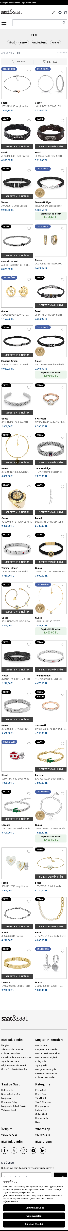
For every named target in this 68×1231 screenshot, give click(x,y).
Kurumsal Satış (9, 1102)
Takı (18, 52)
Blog (37, 1122)
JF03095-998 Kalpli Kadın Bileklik (14, 106)
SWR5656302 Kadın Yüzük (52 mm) (50, 729)
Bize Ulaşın (43, 1141)
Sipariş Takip (41, 1065)
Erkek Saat (40, 1090)
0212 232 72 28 (9, 1134)
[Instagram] (24, 1151)
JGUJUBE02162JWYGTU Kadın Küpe (14, 315)
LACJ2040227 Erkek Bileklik (49, 778)
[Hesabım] (53, 12)
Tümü (12, 42)
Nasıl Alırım (41, 1045)
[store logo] (11, 11)
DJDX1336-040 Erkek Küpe (49, 521)
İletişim (5, 1045)
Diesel (38, 361)
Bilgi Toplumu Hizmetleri (13, 1065)
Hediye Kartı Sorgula (45, 1069)
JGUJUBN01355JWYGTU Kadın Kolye (14, 472)
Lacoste (39, 775)
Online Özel (39, 42)
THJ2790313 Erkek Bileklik (48, 679)
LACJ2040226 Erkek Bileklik (15, 828)
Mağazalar (6, 1098)
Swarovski (40, 418)
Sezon (23, 42)
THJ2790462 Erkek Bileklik (48, 472)
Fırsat (55, 42)
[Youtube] (33, 1151)
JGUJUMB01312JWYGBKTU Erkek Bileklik (50, 571)
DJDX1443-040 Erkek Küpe (15, 778)
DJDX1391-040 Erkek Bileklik (49, 364)
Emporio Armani (9, 261)
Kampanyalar (42, 1106)
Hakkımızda (7, 1090)
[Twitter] (14, 1151)
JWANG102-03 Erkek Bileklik (15, 679)
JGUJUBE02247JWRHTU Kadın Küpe (48, 106)
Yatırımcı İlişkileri (9, 1110)
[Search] (64, 22)
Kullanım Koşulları (10, 1053)
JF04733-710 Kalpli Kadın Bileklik (48, 886)
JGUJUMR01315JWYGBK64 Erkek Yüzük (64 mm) (16, 522)
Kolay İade (40, 1061)
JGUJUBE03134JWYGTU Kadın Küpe (48, 263)
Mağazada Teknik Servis (13, 1106)
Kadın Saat (41, 1094)
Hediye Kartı (41, 1118)
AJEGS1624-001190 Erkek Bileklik (14, 364)
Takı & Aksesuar (43, 1102)
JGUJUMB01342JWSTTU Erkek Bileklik (14, 729)
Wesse (4, 202)
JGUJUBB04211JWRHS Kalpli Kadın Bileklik (50, 828)
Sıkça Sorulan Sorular (12, 1049)
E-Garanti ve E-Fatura (46, 1073)
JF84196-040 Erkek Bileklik (48, 314)
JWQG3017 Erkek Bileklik (14, 206)
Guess (38, 102)
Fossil (4, 102)
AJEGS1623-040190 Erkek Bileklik (14, 265)
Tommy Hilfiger (43, 202)
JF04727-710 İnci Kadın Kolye (50, 936)
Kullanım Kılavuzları (45, 1077)
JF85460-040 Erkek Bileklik (15, 156)
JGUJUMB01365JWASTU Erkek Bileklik (14, 422)
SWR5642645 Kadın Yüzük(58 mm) (50, 422)
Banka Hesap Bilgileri (46, 1057)
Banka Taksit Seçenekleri (47, 1053)
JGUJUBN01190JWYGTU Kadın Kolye (48, 621)
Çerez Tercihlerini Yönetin (14, 1069)
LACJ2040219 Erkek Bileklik (15, 986)
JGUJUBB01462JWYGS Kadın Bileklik (16, 621)
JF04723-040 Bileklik (12, 936)
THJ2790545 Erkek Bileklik (48, 206)
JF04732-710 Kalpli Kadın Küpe (14, 886)
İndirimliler (40, 1110)
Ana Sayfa (6, 52)
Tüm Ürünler (41, 1098)
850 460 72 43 (42, 1134)
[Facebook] (4, 1151)
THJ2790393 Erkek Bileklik (15, 571)
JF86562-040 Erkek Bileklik (48, 156)
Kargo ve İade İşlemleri (46, 1049)
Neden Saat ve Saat (11, 1094)
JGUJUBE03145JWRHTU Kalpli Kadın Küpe (48, 986)
